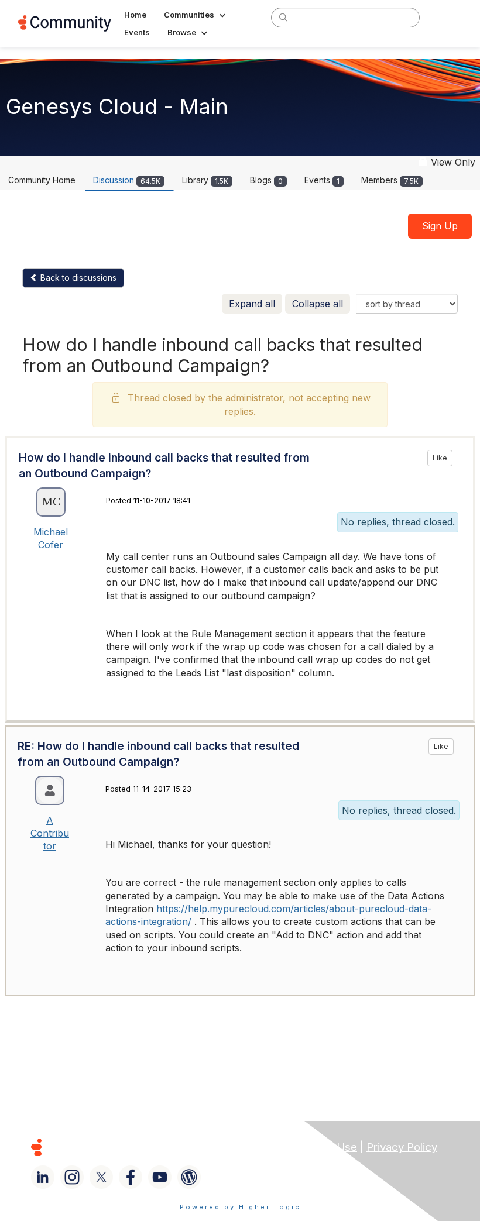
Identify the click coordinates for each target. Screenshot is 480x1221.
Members (390, 180)
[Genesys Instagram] (72, 1177)
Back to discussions (77, 278)
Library (205, 180)
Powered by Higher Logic (240, 1207)
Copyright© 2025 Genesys (116, 1147)
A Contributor (49, 833)
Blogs (266, 180)
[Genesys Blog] (189, 1177)
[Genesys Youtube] (160, 1177)
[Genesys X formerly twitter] (101, 1177)
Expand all (252, 303)
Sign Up (440, 226)
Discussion (126, 180)
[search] (283, 17)
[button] (195, 14)
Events (322, 180)
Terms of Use (322, 1147)
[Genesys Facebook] (130, 1177)
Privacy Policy (401, 1147)
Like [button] (440, 457)
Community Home (42, 180)
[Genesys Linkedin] (42, 1177)
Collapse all (317, 303)
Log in (446, 17)
